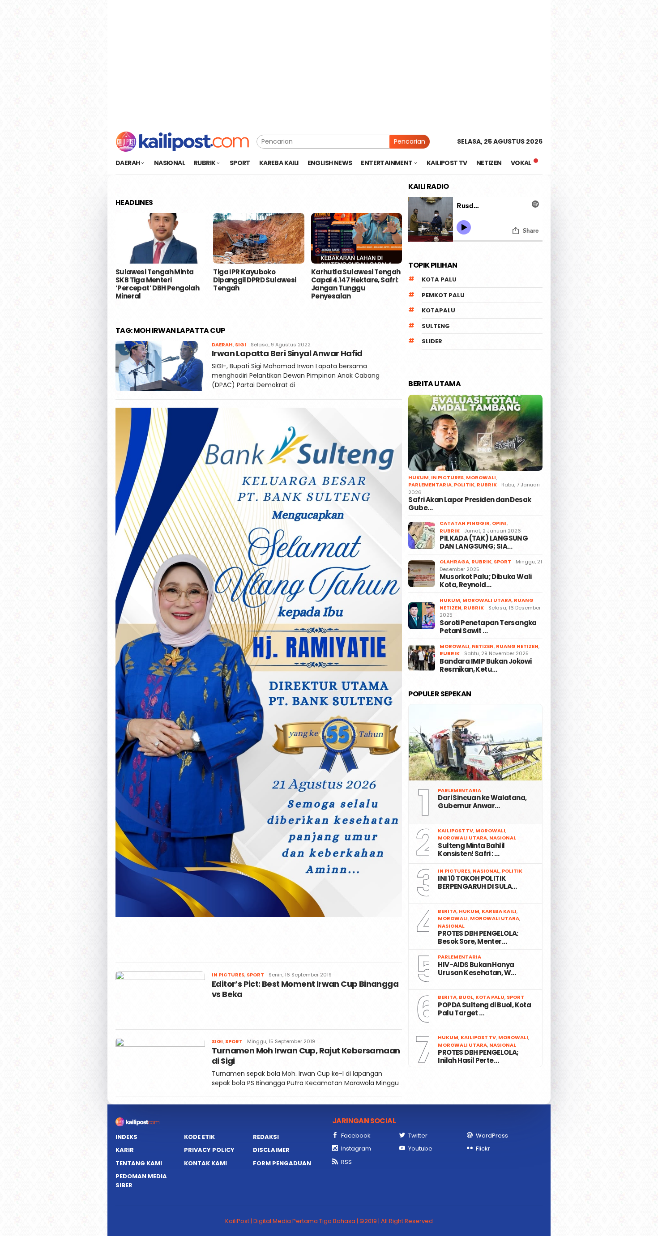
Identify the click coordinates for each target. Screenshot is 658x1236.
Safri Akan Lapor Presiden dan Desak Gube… (469, 504)
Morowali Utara (487, 600)
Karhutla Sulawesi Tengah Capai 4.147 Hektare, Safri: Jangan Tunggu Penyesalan (356, 284)
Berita (447, 911)
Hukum (418, 477)
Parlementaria (430, 484)
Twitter (417, 1135)
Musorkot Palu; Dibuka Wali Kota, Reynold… (485, 581)
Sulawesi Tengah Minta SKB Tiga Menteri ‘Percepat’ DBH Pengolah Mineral (157, 284)
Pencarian (409, 141)
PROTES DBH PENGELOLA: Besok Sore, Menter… (478, 937)
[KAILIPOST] (182, 140)
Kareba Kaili (499, 911)
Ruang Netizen (517, 646)
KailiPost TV (455, 830)
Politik (464, 484)
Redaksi (266, 1137)
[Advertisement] (329, 62)
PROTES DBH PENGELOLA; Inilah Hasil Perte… (478, 1056)
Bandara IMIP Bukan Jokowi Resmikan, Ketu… (485, 665)
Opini (499, 523)
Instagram (356, 1148)
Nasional (502, 837)
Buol (466, 997)
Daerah (222, 344)
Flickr (483, 1148)
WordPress (492, 1135)
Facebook (356, 1135)
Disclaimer (271, 1150)
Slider (432, 341)
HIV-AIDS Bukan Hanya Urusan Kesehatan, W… (477, 969)
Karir (124, 1150)
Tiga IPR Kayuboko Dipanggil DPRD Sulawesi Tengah (254, 280)
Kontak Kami (205, 1163)
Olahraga (454, 561)
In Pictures (228, 974)
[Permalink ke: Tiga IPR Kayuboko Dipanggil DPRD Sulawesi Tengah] (258, 238)
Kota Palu (439, 279)
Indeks (126, 1137)
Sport (255, 974)
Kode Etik (199, 1137)
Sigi (240, 344)
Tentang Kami (138, 1163)
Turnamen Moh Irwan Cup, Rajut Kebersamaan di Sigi (306, 1055)
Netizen (483, 646)
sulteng (436, 326)
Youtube (420, 1148)
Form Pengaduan (282, 1163)
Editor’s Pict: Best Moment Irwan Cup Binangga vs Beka (305, 989)
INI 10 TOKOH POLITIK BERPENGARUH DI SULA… (477, 882)
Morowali (481, 477)
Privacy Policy (209, 1150)
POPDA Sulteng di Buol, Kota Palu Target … (484, 1009)
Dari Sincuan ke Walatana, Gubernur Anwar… (482, 802)
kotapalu (438, 310)
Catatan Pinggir (465, 523)
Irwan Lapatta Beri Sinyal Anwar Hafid (287, 353)
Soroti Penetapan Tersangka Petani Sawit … (488, 627)
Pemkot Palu (443, 295)
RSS (346, 1162)
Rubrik (487, 484)
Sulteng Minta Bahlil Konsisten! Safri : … (471, 850)
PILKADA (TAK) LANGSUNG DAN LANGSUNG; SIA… (484, 542)
